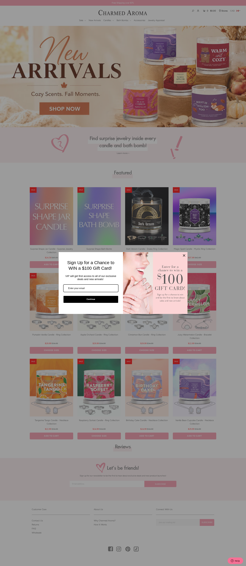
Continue (91, 299)
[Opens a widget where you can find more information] (235, 561)
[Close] (184, 255)
